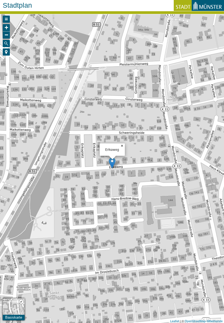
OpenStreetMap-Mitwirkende (204, 321)
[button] (6, 52)
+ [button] (6, 27)
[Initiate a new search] (6, 43)
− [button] (6, 34)
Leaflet (174, 321)
